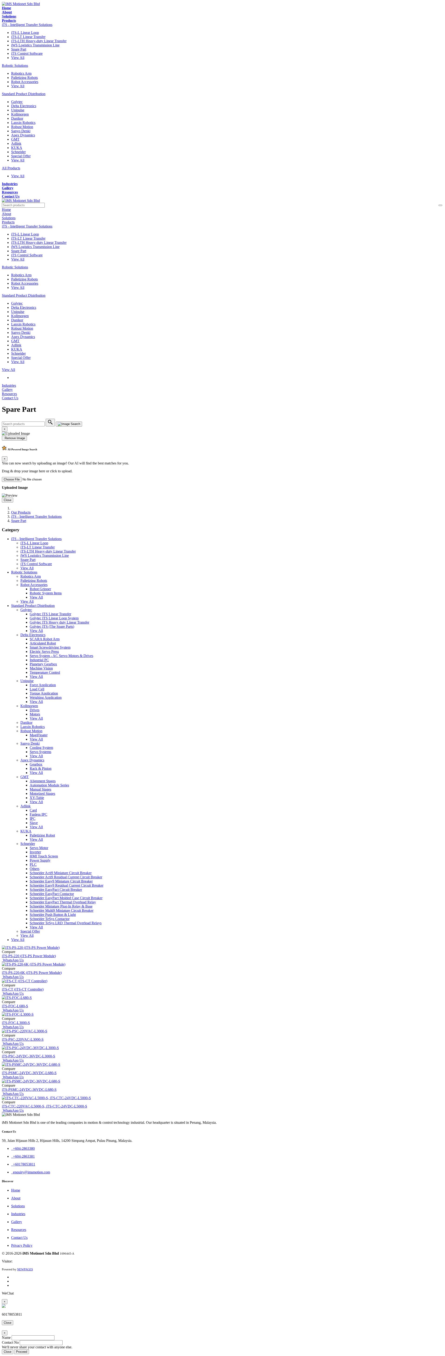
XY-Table (37, 798)
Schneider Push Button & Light (53, 915)
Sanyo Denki (20, 131)
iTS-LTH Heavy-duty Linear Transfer (39, 41)
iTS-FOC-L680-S (15, 1006)
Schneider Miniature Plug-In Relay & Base (61, 906)
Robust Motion (22, 127)
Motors (35, 714)
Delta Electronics (23, 106)
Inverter (35, 852)
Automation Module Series (49, 785)
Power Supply (40, 860)
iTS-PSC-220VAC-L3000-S (23, 1039)
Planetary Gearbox (43, 664)
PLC (33, 864)
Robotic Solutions (15, 66)
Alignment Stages (43, 781)
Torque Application (44, 693)
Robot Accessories (24, 82)
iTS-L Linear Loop (25, 33)
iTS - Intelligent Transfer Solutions (27, 25)
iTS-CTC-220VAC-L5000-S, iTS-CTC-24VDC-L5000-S (44, 1106)
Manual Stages (40, 789)
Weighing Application (46, 697)
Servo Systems (40, 752)
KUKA (16, 148)
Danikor (17, 118)
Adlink (16, 143)
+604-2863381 (23, 1156)
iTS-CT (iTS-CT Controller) (23, 989)
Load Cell (37, 689)
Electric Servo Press (44, 652)
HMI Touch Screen (44, 856)
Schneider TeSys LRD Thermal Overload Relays (66, 923)
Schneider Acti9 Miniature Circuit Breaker (61, 873)
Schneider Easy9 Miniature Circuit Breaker (61, 881)
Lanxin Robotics (23, 123)
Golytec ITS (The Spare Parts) (52, 626)
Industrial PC (39, 660)
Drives (34, 710)
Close (7, 500)
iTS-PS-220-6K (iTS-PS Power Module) (32, 973)
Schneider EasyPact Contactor (52, 894)
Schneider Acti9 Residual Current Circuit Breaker (66, 877)
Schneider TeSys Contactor (50, 919)
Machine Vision (41, 668)
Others (34, 869)
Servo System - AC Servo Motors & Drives (61, 656)
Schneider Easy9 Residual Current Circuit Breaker (66, 885)
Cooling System (41, 748)
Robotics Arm (21, 73)
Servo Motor (39, 848)
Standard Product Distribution (23, 94)
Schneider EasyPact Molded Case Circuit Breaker (66, 898)
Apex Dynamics (23, 135)
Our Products (21, 512)
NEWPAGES (25, 1269)
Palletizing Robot (42, 835)
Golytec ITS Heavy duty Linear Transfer (59, 622)
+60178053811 (23, 1164)
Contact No (10, 1342)
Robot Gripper (40, 589)
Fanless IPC (38, 814)
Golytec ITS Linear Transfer (50, 614)
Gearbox (36, 764)
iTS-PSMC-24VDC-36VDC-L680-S (29, 1073)
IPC (32, 819)
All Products (11, 168)
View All (17, 58)
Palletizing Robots (24, 78)
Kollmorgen (20, 114)
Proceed (21, 1351)
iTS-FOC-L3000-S (16, 1023)
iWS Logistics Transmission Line (35, 45)
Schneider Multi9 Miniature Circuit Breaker (61, 910)
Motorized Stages (42, 794)
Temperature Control (45, 672)
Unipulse (17, 110)
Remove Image (14, 438)
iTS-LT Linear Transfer (28, 37)
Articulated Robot (43, 643)
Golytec (17, 102)
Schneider (18, 152)
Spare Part (18, 49)
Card (33, 810)
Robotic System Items (46, 593)
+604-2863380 (23, 1148)
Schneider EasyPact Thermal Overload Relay (63, 902)
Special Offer (21, 156)
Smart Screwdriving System (50, 647)
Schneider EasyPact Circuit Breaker (56, 890)
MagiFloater (39, 735)
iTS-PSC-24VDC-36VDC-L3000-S (28, 1056)
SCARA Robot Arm (45, 639)
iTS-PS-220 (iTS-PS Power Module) (29, 956)
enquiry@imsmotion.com (30, 1172)
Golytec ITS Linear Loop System (54, 618)
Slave (34, 823)
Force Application (43, 685)
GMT (15, 139)
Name (6, 1338)
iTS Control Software (27, 53)
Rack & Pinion (40, 768)
